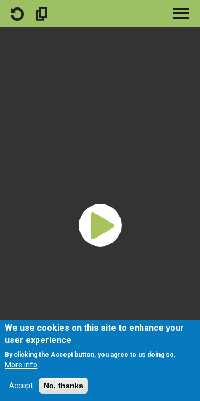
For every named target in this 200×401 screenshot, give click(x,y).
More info (21, 365)
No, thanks (63, 385)
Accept (21, 385)
